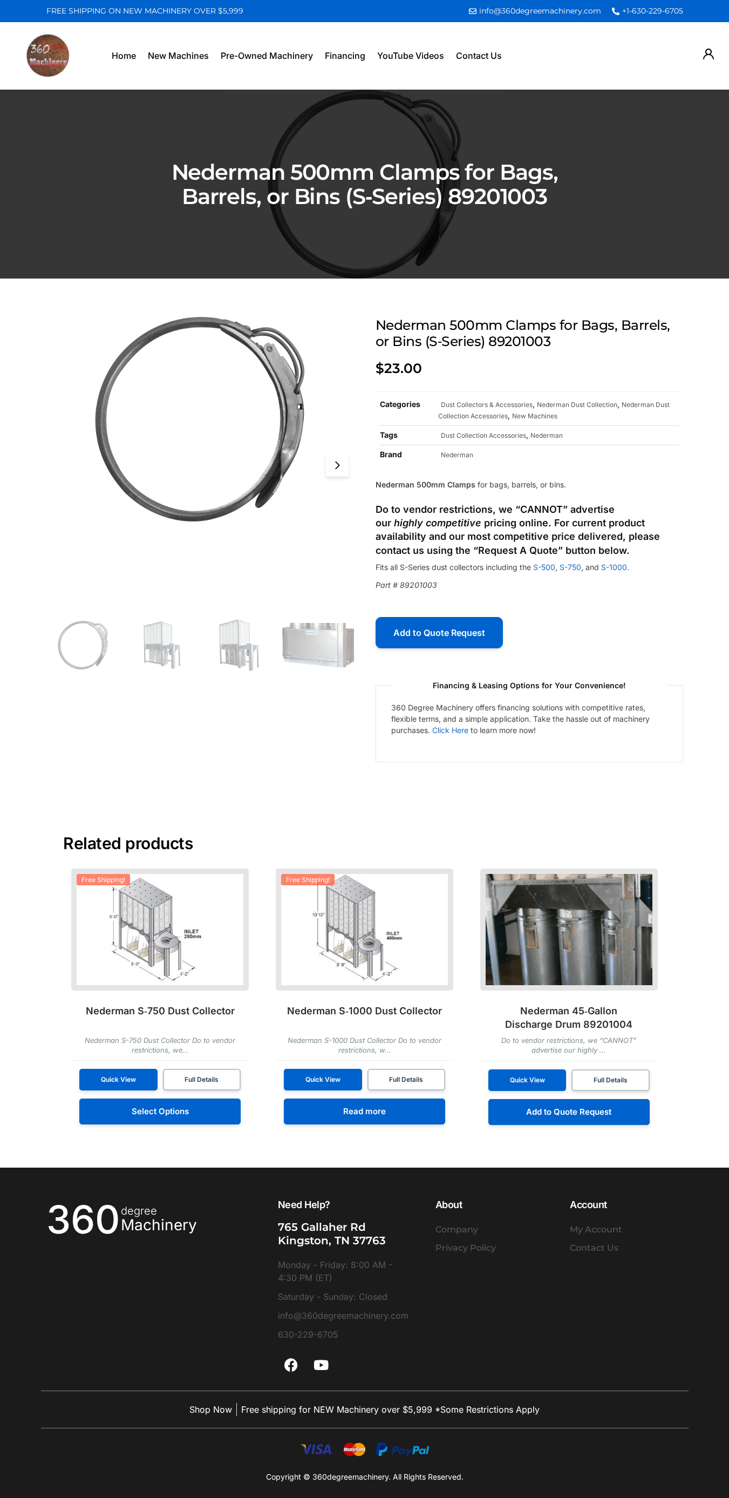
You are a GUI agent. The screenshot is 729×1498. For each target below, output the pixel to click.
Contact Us (479, 55)
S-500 (544, 567)
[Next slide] (337, 465)
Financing (345, 55)
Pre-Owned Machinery (267, 55)
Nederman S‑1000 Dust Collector (364, 1010)
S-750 (570, 567)
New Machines (178, 55)
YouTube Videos (410, 55)
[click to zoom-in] (200, 419)
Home (124, 55)
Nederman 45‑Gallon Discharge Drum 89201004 (568, 1017)
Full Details (202, 1079)
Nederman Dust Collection (577, 405)
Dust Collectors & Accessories (487, 405)
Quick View (118, 1079)
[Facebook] (291, 1365)
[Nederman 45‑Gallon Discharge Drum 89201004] (569, 930)
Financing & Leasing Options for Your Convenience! (529, 685)
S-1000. (615, 567)
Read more (364, 1111)
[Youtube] (321, 1365)
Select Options (160, 1111)
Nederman (546, 435)
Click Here (450, 730)
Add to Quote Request (439, 632)
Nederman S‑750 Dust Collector (160, 1010)
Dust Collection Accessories (483, 435)
